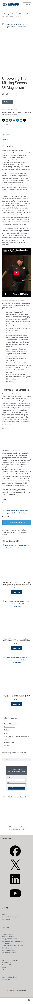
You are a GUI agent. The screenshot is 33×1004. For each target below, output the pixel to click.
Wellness (6, 745)
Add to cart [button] (16, 592)
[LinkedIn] (15, 885)
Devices (6, 730)
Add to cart (7, 102)
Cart (25, 999)
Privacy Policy (7, 979)
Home (5, 12)
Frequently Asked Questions (11, 917)
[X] (15, 871)
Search (16, 1001)
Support (5, 914)
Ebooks (6, 733)
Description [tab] (6, 134)
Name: (9, 777)
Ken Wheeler (13, 114)
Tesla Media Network (9, 953)
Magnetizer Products (9, 950)
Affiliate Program (8, 934)
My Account (5, 1001)
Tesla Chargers (7, 948)
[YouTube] (15, 900)
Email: (8, 782)
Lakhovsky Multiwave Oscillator (12, 946)
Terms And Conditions (9, 977)
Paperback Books (9, 742)
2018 (19, 14)
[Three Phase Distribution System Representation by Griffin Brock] (16, 25)
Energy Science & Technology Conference (16, 736)
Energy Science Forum (10, 939)
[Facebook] (15, 857)
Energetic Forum (8, 936)
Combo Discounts (9, 727)
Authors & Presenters (10, 724)
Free (5, 739)
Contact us (6, 919)
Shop (10, 12)
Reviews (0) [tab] (6, 140)
